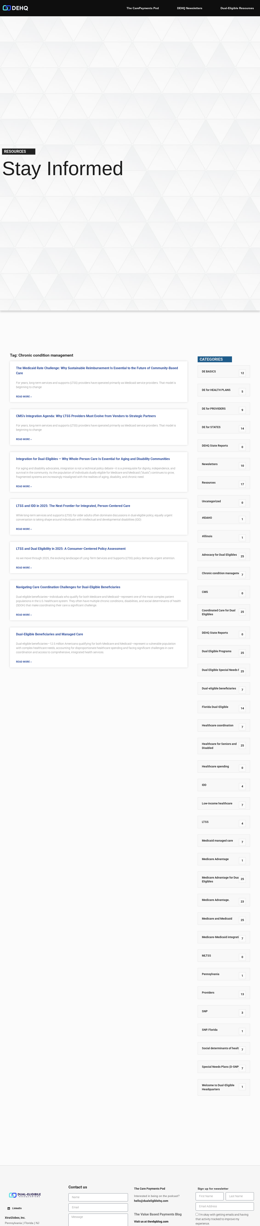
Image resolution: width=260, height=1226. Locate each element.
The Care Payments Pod (149, 1188)
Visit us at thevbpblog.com (151, 1221)
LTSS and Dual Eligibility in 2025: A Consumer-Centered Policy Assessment (71, 549)
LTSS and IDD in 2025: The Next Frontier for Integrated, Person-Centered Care (73, 506)
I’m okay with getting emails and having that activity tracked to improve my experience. (222, 1219)
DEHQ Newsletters (189, 8)
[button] (14, 1208)
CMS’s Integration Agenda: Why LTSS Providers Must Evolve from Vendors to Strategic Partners (86, 416)
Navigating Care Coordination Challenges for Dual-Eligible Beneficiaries (68, 587)
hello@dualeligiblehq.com (151, 1201)
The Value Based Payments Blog (158, 1214)
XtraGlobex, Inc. (15, 1217)
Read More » (24, 396)
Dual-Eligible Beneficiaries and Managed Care (49, 634)
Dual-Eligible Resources (237, 8)
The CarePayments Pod (143, 8)
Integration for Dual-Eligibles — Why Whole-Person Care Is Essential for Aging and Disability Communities (93, 459)
